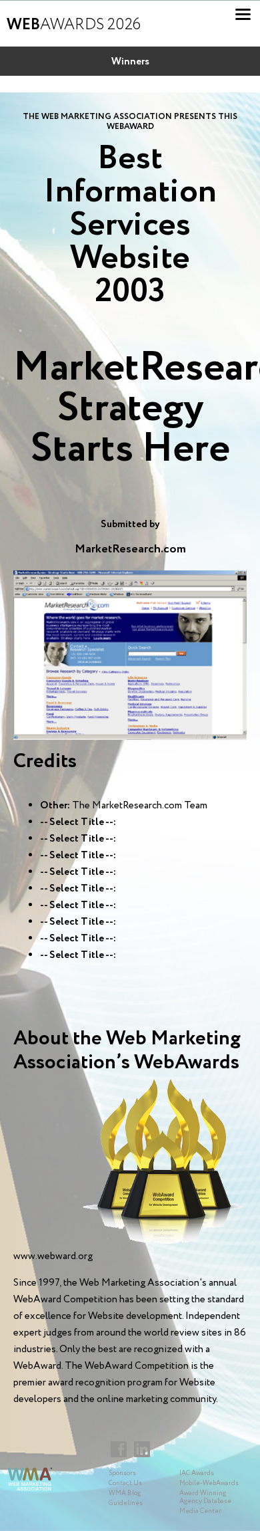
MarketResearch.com (130, 549)
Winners (130, 62)
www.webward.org (53, 1256)
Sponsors (122, 1473)
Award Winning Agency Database (205, 1497)
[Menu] (243, 14)
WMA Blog (125, 1493)
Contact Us (125, 1483)
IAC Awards (196, 1473)
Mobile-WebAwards (209, 1483)
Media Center (200, 1511)
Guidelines (126, 1503)
